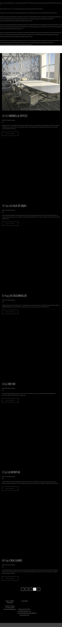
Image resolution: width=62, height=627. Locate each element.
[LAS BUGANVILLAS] (31, 261)
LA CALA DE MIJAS (17, 206)
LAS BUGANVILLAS (18, 295)
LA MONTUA (14, 472)
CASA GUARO (15, 560)
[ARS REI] (31, 350)
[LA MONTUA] (31, 438)
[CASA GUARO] (31, 526)
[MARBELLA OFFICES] (31, 82)
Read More (10, 133)
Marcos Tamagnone (12, 120)
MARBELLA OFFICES (18, 116)
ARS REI (11, 384)
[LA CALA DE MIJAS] (31, 171)
